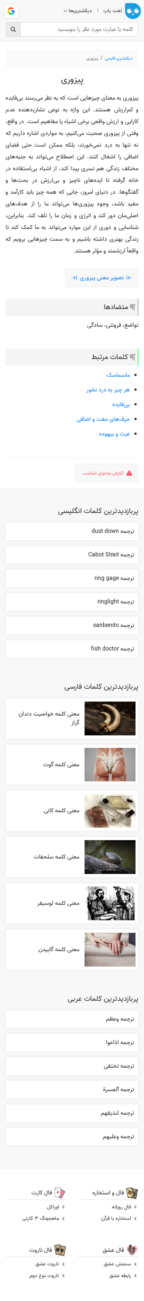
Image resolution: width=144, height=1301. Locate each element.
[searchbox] (72, 29)
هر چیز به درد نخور (108, 390)
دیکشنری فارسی (119, 58)
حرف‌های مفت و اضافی (103, 419)
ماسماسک (118, 375)
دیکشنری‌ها (80, 11)
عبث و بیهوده (114, 434)
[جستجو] (13, 29)
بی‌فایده (121, 404)
